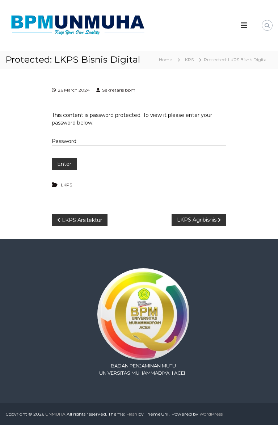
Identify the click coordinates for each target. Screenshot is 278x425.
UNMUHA (55, 414)
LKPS (188, 59)
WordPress (211, 414)
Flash (131, 414)
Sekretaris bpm (118, 90)
